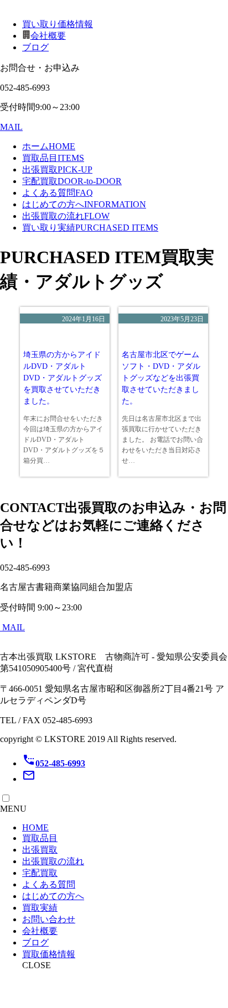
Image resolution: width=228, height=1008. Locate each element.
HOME (35, 827)
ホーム (48, 146)
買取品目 (53, 158)
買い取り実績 (90, 227)
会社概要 (48, 35)
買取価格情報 (48, 954)
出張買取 (57, 169)
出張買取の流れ (66, 216)
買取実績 (40, 907)
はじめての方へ (84, 204)
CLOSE (36, 965)
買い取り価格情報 (57, 24)
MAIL (11, 127)
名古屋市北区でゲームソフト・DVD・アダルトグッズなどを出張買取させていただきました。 (161, 378)
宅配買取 (72, 181)
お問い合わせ (48, 919)
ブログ (35, 47)
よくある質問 (57, 192)
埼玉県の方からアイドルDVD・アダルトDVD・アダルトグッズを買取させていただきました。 (62, 378)
